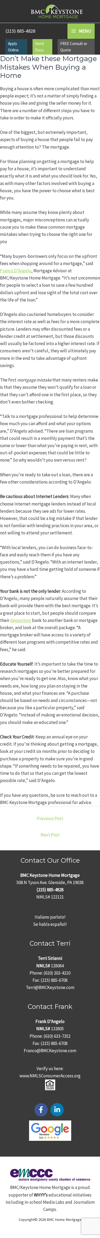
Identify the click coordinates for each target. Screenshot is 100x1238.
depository (20, 620)
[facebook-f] (42, 1109)
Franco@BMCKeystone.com (50, 1051)
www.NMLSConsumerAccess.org (50, 1076)
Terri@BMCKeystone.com (50, 987)
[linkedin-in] (58, 1109)
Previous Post (50, 818)
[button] (16, 47)
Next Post (50, 835)
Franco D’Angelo (15, 271)
